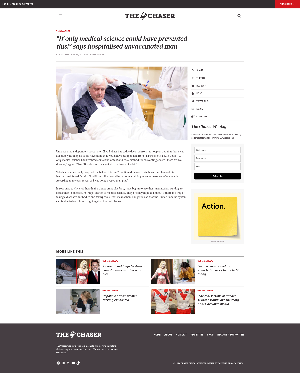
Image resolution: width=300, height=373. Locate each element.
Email (199, 109)
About (168, 335)
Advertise (197, 335)
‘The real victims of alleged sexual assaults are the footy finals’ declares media (218, 300)
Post (199, 93)
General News (63, 30)
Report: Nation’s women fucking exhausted (119, 298)
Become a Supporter (22, 4)
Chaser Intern (96, 54)
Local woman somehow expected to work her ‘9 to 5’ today (218, 270)
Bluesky (201, 85)
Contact (181, 335)
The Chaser (286, 4)
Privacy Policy (235, 363)
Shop (210, 335)
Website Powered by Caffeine (212, 363)
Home (157, 335)
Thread (200, 78)
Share (199, 70)
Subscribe (217, 176)
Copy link (201, 116)
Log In (5, 4)
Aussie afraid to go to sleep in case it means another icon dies (123, 270)
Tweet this (202, 101)
